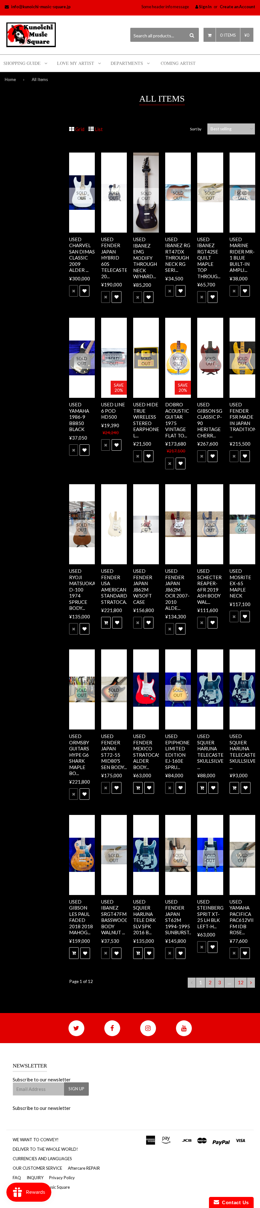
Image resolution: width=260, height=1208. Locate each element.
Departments (127, 63)
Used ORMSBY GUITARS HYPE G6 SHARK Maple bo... (79, 754)
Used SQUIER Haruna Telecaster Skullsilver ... (212, 751)
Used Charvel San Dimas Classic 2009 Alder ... (82, 254)
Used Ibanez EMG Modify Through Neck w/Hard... (145, 257)
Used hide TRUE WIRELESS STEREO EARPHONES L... (147, 420)
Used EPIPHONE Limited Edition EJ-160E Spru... (177, 751)
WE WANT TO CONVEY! (36, 1139)
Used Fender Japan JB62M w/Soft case (142, 586)
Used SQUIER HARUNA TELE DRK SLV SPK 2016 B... (144, 917)
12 (241, 982)
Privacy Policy (62, 1177)
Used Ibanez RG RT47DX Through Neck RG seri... (177, 254)
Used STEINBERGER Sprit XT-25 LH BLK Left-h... (213, 914)
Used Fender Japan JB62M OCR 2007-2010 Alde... (177, 589)
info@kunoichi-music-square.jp (41, 6)
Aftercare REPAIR (84, 1168)
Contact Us (234, 1202)
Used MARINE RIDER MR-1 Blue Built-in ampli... (242, 254)
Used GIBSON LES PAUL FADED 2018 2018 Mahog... (81, 917)
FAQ (17, 1177)
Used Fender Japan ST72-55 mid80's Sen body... (114, 751)
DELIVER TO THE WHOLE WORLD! (45, 1149)
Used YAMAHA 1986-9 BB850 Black (79, 417)
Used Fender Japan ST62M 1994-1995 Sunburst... (178, 917)
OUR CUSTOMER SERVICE (37, 1168)
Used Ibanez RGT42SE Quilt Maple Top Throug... (208, 257)
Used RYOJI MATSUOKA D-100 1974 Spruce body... (82, 589)
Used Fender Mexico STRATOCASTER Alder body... (151, 751)
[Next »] (251, 982)
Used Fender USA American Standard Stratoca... (115, 586)
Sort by (195, 129)
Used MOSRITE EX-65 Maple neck (240, 583)
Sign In (204, 6)
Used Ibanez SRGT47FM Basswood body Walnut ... (115, 917)
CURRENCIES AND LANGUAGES (42, 1158)
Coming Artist (178, 63)
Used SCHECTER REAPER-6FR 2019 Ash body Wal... (209, 586)
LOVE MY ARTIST (75, 63)
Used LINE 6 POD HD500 (113, 411)
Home (10, 79)
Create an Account (237, 6)
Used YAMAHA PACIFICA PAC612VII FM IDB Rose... (242, 917)
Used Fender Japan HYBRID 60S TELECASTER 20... (116, 257)
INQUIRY (35, 1177)
